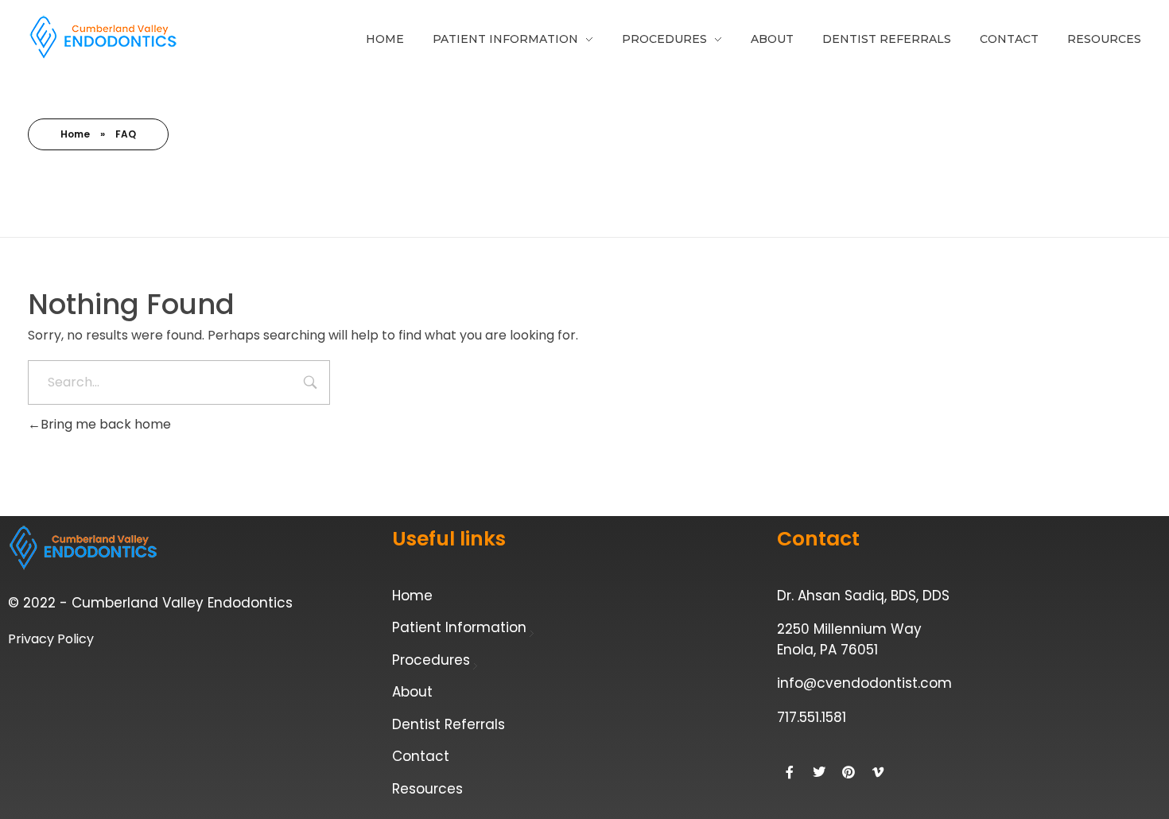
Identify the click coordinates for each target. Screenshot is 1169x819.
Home (75, 134)
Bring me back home (106, 424)
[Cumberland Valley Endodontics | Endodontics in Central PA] (103, 37)
